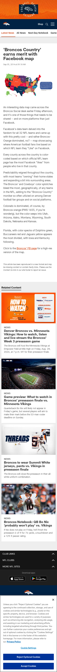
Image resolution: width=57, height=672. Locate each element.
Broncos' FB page (27, 248)
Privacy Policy (14, 641)
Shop (40, 24)
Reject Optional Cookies (28, 657)
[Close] (53, 599)
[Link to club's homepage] (6, 22)
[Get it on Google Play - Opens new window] (38, 580)
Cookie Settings (28, 648)
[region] (28, 633)
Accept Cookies (28, 666)
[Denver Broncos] (28, 593)
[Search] (47, 24)
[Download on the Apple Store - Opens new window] (17, 579)
